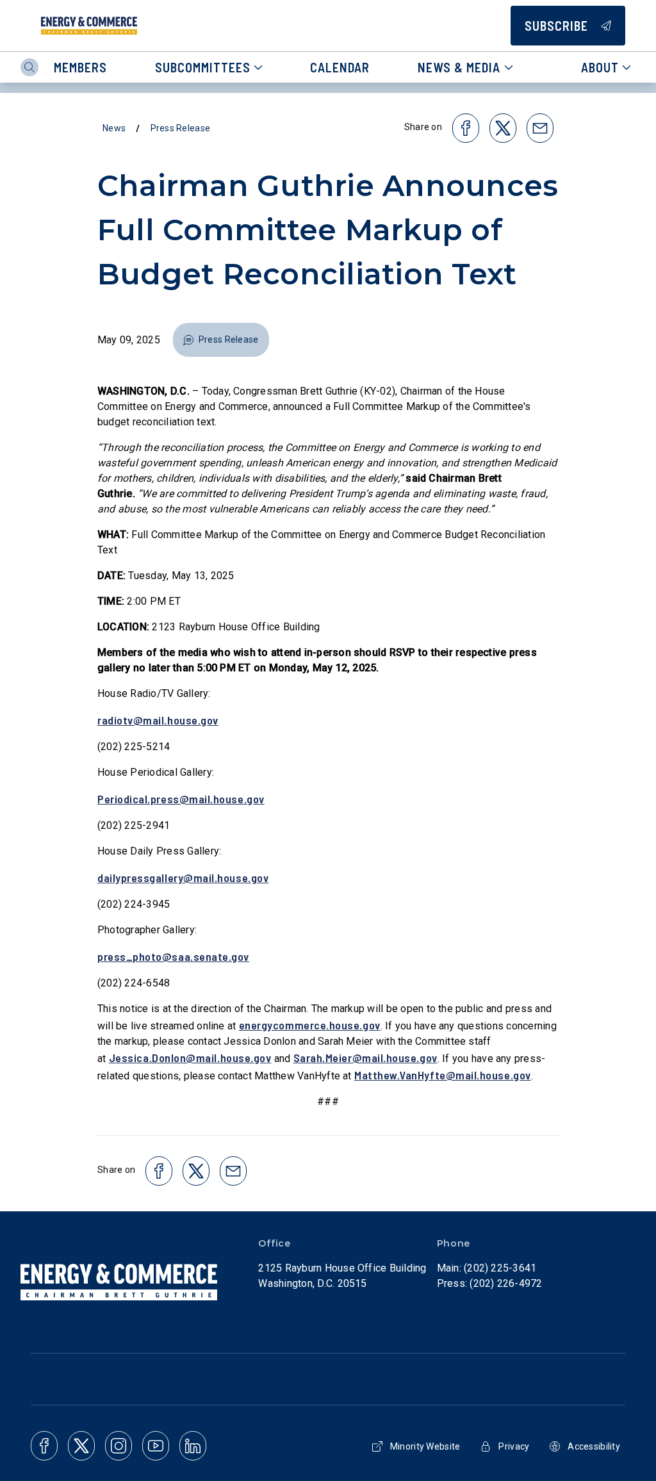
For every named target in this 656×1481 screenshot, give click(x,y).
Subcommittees (202, 67)
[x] (81, 1446)
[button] (221, 340)
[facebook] (44, 1446)
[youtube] (155, 1446)
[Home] (89, 25)
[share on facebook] (465, 128)
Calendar (340, 67)
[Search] (29, 67)
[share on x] (502, 128)
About (600, 67)
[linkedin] (192, 1446)
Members (80, 67)
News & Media (459, 67)
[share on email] (540, 128)
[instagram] (118, 1446)
